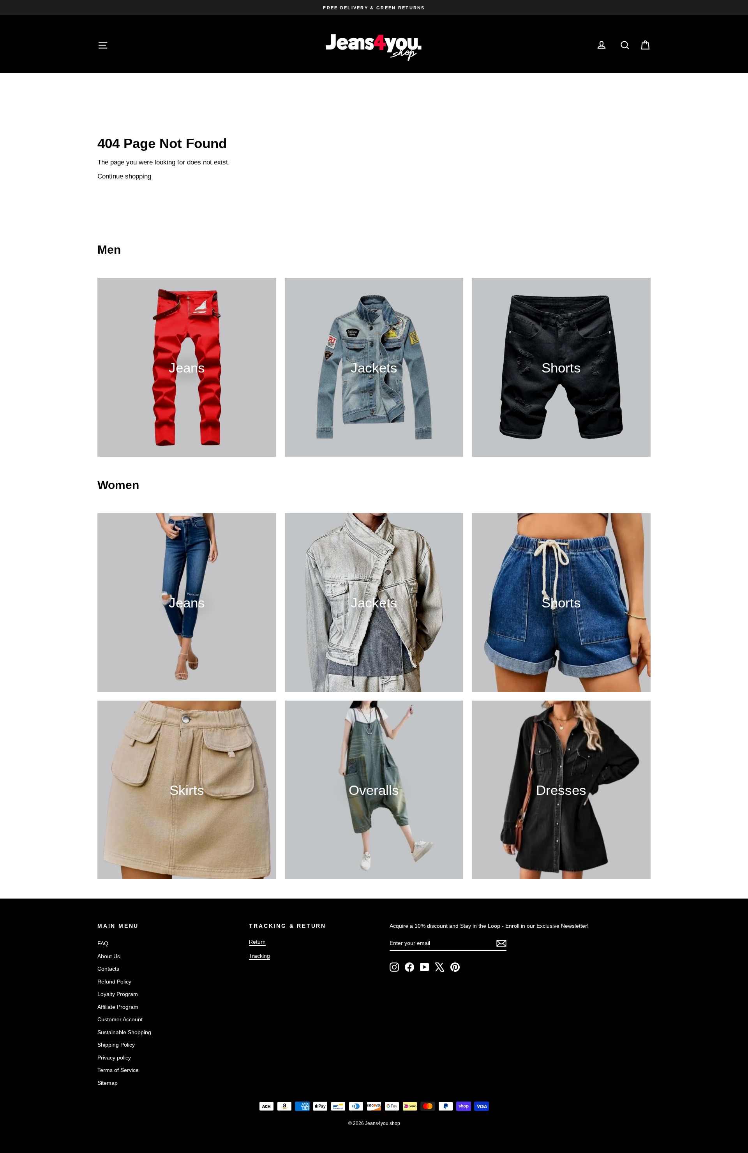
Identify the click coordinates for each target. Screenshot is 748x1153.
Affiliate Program (117, 1007)
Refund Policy (114, 981)
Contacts (108, 969)
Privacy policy (114, 1057)
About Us (108, 956)
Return (257, 942)
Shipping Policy (116, 1045)
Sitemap (107, 1083)
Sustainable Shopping (124, 1032)
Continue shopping (124, 176)
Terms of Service (118, 1070)
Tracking (259, 956)
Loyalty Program (117, 994)
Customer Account (120, 1019)
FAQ (102, 943)
